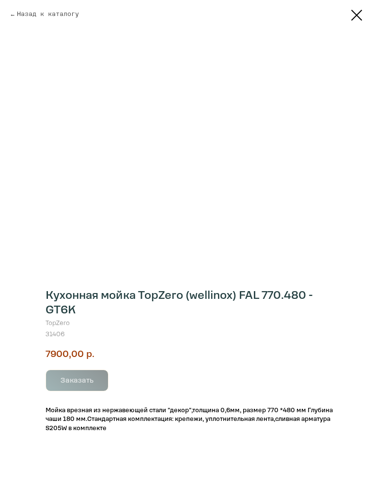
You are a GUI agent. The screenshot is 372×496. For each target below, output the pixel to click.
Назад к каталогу (48, 14)
